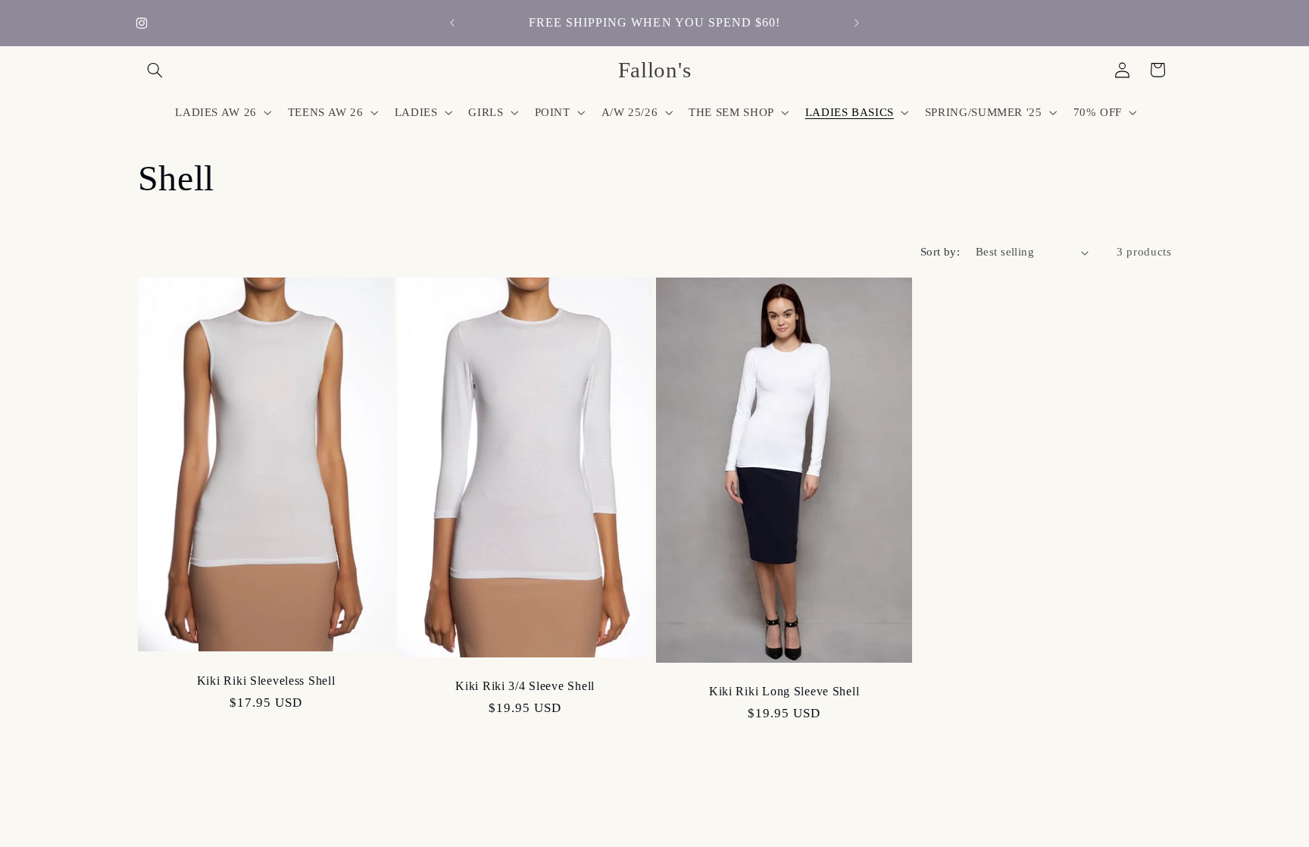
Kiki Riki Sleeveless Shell (265, 680)
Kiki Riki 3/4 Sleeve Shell (525, 685)
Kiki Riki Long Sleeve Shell (784, 691)
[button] (155, 69)
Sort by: (940, 252)
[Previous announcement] (452, 23)
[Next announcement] (856, 23)
